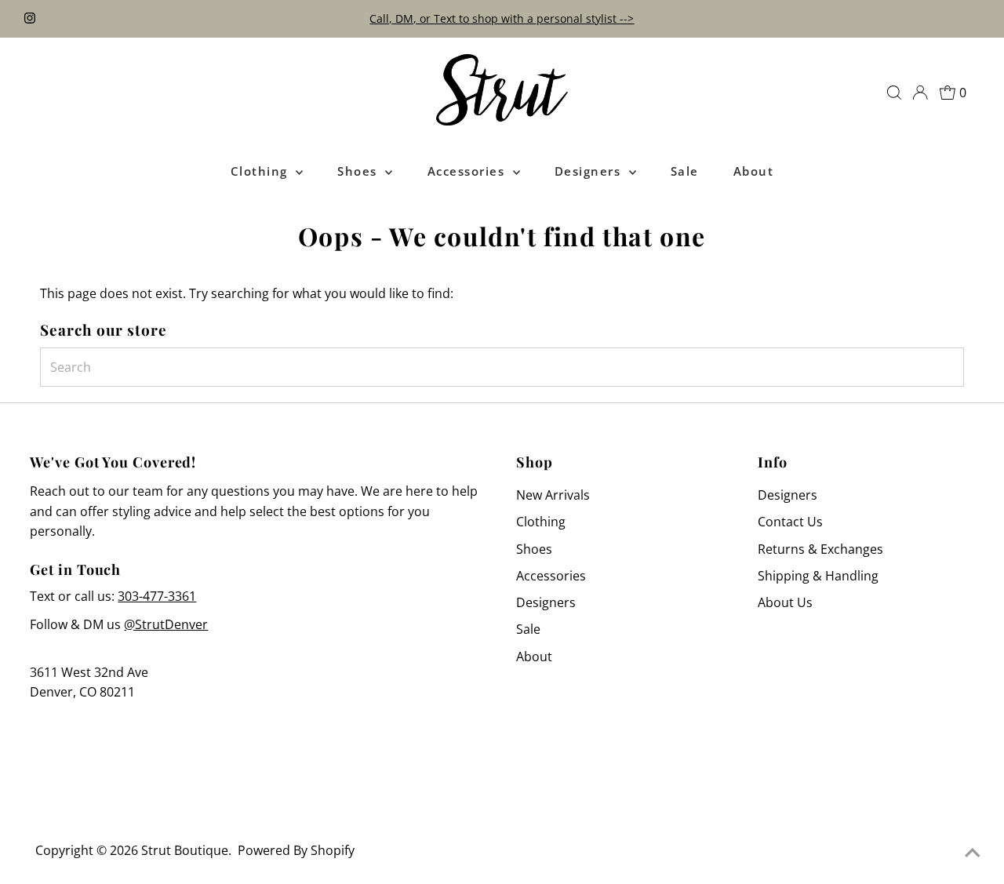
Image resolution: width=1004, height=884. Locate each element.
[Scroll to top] (972, 852)
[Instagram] (29, 19)
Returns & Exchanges (820, 549)
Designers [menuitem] (590, 171)
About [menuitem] (753, 171)
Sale (528, 629)
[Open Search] (894, 92)
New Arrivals (553, 495)
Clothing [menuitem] (262, 171)
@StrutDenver (166, 624)
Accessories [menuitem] (468, 171)
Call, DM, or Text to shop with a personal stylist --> (501, 18)
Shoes (534, 549)
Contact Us (790, 521)
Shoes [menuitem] (359, 171)
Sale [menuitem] (685, 171)
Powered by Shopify (296, 850)
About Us (785, 602)
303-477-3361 (157, 596)
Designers (546, 602)
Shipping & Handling (818, 575)
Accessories (551, 575)
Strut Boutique (184, 850)
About (534, 656)
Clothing (541, 521)
